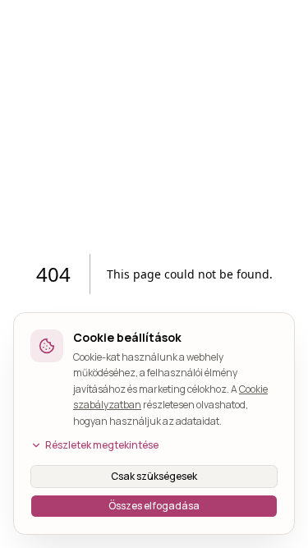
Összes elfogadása (154, 506)
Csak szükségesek (154, 476)
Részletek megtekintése (102, 445)
